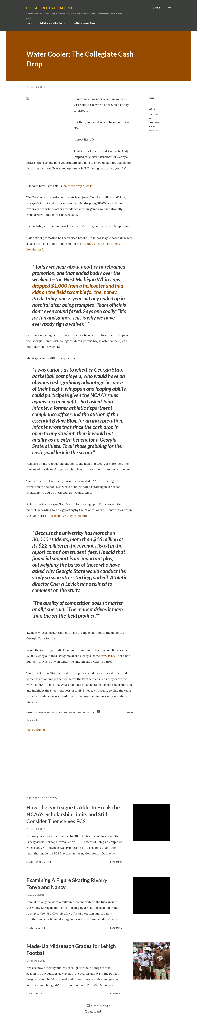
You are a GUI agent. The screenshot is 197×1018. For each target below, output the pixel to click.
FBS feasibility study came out (65, 515)
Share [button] (152, 98)
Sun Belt (152, 126)
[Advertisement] (75, 760)
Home (29, 23)
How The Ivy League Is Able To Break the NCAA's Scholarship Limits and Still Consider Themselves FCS (73, 814)
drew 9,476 (108, 656)
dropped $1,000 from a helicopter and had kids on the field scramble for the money (77, 288)
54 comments (43, 862)
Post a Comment (35, 729)
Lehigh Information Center (52, 23)
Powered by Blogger (100, 1005)
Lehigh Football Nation (49, 8)
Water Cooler (154, 130)
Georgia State (155, 122)
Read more (116, 862)
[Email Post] (98, 712)
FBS (150, 118)
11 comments (43, 993)
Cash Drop (153, 114)
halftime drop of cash (78, 186)
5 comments (43, 928)
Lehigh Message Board (84, 23)
